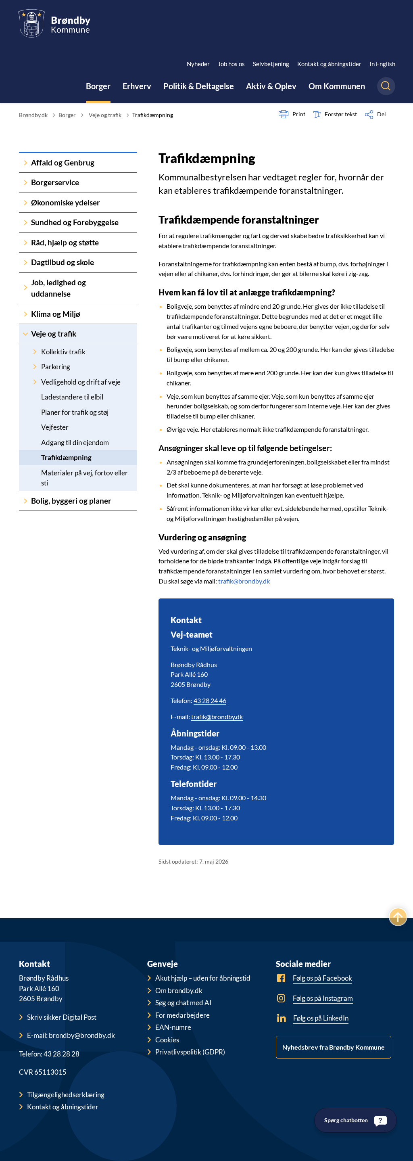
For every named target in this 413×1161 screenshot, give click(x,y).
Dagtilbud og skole (62, 262)
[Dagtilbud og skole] (25, 262)
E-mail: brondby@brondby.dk (71, 1035)
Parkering (55, 366)
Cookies (167, 1039)
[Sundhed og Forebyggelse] (25, 222)
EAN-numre (173, 1027)
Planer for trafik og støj (74, 412)
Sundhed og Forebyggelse (75, 222)
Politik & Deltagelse (198, 86)
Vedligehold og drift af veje (81, 382)
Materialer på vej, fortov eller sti (84, 478)
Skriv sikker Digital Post (61, 1017)
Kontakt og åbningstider (329, 63)
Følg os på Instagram (323, 998)
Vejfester (55, 427)
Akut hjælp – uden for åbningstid (202, 978)
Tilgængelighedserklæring (65, 1094)
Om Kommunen (337, 86)
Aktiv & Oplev (271, 86)
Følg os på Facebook (322, 978)
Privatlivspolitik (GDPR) (190, 1052)
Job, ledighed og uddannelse (58, 288)
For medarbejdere (182, 1015)
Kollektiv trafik (63, 351)
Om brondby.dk (178, 990)
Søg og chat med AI (183, 1002)
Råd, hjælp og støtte (65, 242)
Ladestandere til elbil (72, 397)
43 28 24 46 (210, 700)
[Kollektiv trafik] (35, 351)
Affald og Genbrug (62, 162)
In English (382, 63)
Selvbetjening (271, 63)
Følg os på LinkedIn (320, 1018)
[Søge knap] (386, 86)
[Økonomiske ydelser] (25, 203)
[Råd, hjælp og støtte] (25, 243)
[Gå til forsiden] (54, 23)
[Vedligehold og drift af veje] (35, 381)
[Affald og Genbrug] (25, 163)
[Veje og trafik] (25, 334)
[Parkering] (35, 366)
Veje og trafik (53, 333)
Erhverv (137, 86)
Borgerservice (55, 182)
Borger (98, 86)
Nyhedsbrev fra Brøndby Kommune (333, 1047)
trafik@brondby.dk (244, 581)
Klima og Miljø (55, 313)
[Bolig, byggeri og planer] (25, 501)
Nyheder (198, 63)
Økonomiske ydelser (65, 202)
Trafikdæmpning (66, 457)
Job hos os (231, 63)
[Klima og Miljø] (25, 314)
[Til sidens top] (398, 917)
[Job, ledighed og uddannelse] (25, 288)
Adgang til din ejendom (75, 442)
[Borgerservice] (25, 182)
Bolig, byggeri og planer (71, 500)
